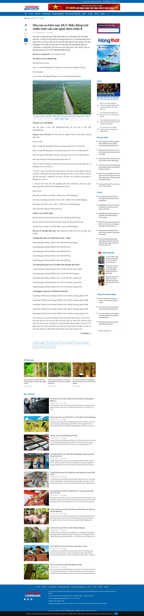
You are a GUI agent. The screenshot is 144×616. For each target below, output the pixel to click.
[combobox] (108, 30)
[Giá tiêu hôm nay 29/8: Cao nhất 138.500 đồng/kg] (36, 535)
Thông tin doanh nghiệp (106, 294)
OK (116, 613)
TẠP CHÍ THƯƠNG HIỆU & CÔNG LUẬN (71, 611)
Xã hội (97, 14)
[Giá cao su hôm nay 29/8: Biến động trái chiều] (36, 572)
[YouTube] (28, 599)
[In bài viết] (26, 29)
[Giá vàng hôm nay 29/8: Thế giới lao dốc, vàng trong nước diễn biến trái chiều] (36, 498)
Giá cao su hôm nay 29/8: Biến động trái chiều (66, 565)
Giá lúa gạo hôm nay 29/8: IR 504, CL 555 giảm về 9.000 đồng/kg (73, 417)
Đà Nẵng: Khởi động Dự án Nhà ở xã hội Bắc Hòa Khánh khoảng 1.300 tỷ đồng (108, 215)
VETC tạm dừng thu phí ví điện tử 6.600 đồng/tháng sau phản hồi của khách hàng (109, 315)
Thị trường (40, 18)
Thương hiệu (46, 14)
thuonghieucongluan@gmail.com (61, 598)
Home (28, 18)
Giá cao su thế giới (68, 343)
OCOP (84, 14)
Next (118, 288)
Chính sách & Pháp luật (72, 14)
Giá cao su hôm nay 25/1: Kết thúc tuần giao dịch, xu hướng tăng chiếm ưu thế (35, 381)
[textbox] (108, 30)
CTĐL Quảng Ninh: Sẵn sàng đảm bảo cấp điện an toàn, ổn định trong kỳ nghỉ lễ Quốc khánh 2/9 (109, 143)
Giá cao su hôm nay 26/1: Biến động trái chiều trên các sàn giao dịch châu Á (60, 27)
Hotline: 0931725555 (96, 1)
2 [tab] (110, 288)
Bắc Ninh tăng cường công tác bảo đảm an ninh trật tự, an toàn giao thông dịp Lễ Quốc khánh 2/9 (109, 224)
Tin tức (30, 14)
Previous (99, 288)
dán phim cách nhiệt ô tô (104, 331)
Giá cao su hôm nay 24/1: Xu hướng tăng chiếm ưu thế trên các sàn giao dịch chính (59, 381)
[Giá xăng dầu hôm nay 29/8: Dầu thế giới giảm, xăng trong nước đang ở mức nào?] (36, 461)
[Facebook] (25, 599)
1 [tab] (107, 288)
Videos (102, 14)
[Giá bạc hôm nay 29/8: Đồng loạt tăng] (36, 442)
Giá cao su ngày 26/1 (40, 343)
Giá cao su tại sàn (54, 343)
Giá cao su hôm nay (40, 347)
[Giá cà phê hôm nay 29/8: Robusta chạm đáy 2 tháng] (36, 553)
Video (99, 81)
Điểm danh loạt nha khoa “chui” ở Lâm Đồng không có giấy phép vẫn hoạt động (109, 152)
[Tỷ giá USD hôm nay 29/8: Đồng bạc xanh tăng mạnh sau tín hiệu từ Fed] (36, 479)
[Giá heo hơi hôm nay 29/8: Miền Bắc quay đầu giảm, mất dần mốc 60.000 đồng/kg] (36, 516)
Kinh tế (37, 14)
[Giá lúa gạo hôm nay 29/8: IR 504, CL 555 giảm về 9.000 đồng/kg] (36, 424)
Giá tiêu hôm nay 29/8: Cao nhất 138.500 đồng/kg (67, 528)
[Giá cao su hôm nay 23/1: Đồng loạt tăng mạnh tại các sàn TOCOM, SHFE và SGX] (84, 369)
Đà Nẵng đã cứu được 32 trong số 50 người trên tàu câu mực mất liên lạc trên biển (109, 207)
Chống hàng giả (108, 253)
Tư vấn (90, 14)
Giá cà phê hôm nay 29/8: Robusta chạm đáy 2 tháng (68, 546)
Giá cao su (52, 347)
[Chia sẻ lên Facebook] (26, 25)
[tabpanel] (108, 271)
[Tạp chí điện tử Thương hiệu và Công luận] (33, 594)
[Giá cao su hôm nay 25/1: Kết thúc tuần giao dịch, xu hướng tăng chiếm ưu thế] (35, 369)
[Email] (31, 599)
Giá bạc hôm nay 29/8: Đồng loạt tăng (63, 436)
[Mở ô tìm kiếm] (107, 14)
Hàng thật (86, 1)
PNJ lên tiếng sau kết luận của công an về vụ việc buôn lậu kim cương (108, 300)
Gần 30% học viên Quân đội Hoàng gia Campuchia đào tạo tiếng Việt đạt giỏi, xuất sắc (109, 167)
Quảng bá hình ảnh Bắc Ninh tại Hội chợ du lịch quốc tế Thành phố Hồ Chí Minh (109, 232)
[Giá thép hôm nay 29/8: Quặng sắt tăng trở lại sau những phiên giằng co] (36, 406)
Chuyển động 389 (57, 14)
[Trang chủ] (26, 14)
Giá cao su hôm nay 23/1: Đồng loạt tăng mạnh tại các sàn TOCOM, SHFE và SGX (84, 381)
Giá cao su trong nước (82, 343)
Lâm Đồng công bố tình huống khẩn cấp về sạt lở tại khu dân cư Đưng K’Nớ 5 (109, 198)
